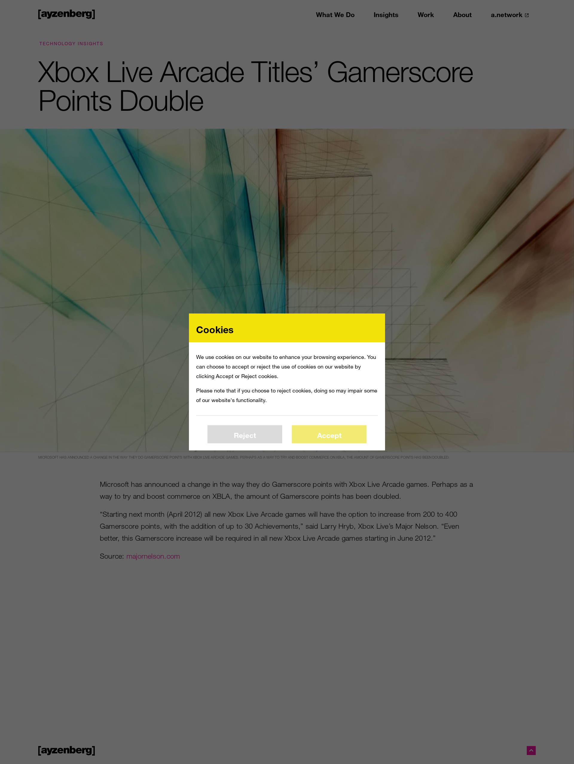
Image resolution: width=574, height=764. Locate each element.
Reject (245, 434)
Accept (329, 434)
